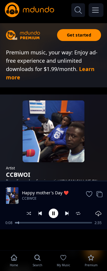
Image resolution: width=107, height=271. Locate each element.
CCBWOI (29, 198)
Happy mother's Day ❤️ (45, 193)
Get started (79, 35)
